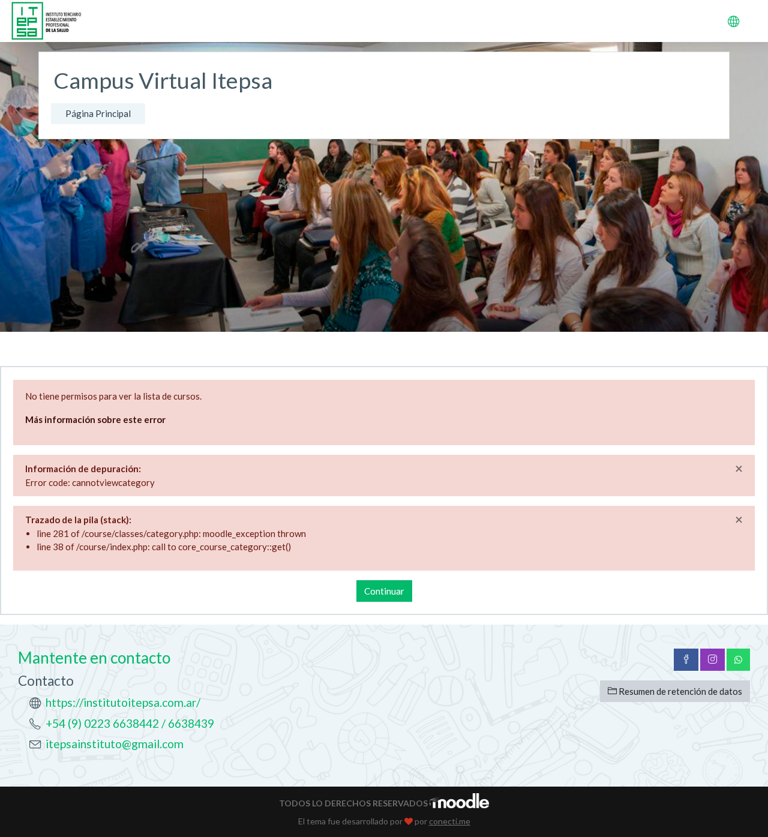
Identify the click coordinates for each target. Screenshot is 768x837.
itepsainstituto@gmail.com (115, 744)
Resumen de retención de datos (679, 691)
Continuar (384, 591)
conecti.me (449, 821)
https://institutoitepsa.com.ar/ (123, 702)
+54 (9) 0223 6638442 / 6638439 (130, 723)
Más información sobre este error (95, 419)
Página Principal (98, 113)
